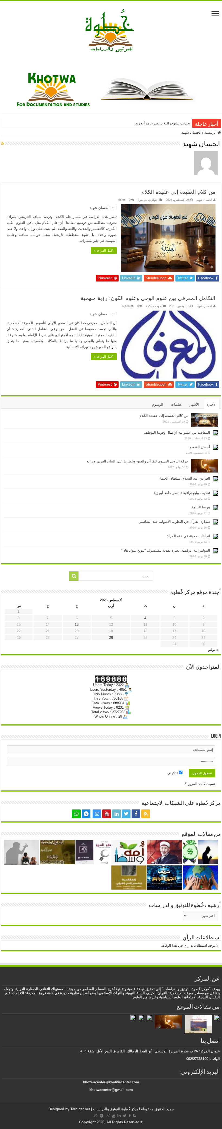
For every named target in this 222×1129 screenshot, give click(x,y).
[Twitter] (126, 813)
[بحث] (74, 576)
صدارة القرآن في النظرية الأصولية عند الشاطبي (174, 522)
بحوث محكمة (154, 306)
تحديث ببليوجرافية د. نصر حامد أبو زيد (162, 123)
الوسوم (157, 404)
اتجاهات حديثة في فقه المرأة (188, 536)
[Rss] (145, 813)
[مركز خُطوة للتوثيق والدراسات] (111, 30)
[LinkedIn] (116, 813)
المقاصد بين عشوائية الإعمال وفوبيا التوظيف (176, 432)
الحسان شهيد (204, 199)
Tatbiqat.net (80, 1109)
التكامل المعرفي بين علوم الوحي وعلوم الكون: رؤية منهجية (148, 298)
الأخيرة (212, 404)
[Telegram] (86, 813)
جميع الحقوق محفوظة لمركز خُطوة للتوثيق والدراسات (133, 1109)
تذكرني (173, 773)
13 (77, 625)
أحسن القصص (199, 447)
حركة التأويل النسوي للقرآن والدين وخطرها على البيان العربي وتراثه (137, 461)
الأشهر (194, 404)
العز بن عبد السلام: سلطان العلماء (184, 478)
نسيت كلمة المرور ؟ (200, 784)
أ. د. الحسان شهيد (103, 208)
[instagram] (97, 813)
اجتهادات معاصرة (148, 199)
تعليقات (176, 404)
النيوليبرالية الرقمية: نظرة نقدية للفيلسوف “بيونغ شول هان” (165, 550)
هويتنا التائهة (201, 507)
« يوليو (213, 650)
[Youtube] (106, 813)
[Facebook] (136, 813)
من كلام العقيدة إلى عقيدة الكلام (178, 192)
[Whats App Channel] (76, 813)
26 (111, 638)
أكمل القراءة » (103, 250)
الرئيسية (211, 132)
